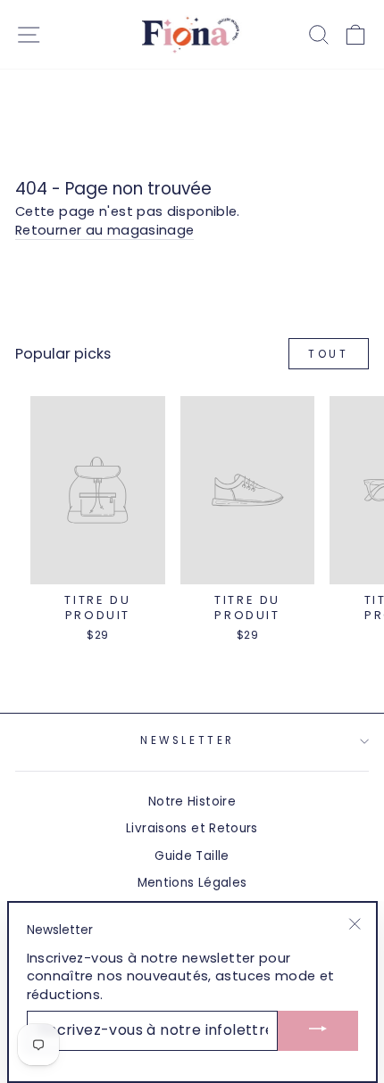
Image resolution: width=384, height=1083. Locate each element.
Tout (328, 353)
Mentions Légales (192, 882)
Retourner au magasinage (104, 230)
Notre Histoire (192, 801)
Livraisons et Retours (192, 828)
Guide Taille (191, 855)
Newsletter (187, 740)
